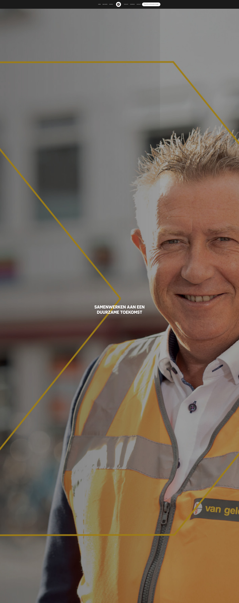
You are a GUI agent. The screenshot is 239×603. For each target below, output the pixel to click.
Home (99, 4)
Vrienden (132, 4)
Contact (139, 4)
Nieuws (111, 4)
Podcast (126, 4)
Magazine (105, 4)
